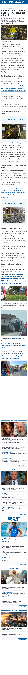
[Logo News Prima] (14, 2)
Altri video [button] (23, 606)
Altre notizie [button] (22, 465)
